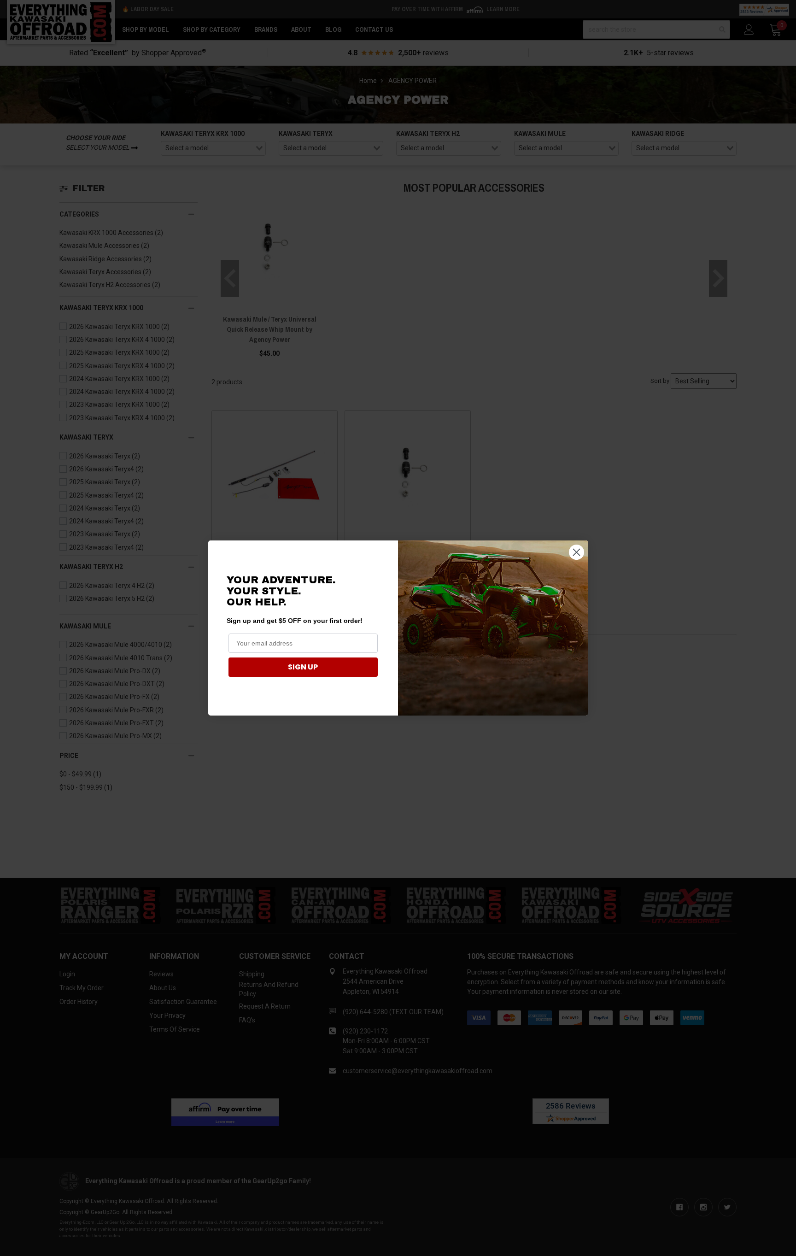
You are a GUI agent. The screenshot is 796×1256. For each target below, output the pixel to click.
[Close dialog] (576, 552)
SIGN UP (303, 667)
